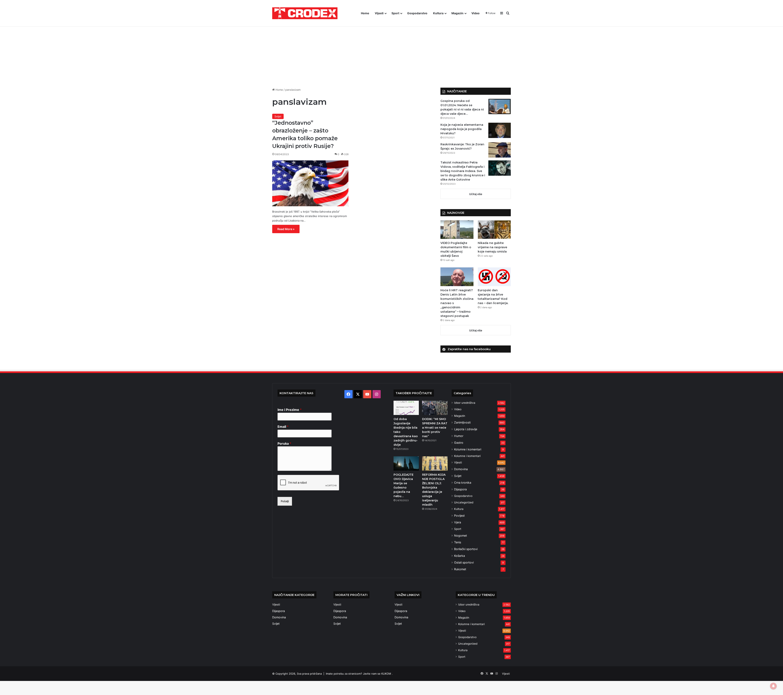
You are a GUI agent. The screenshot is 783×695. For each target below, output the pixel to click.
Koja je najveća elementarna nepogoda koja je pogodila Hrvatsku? (461, 129)
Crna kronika (462, 482)
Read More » (285, 229)
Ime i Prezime (290, 410)
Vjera (457, 522)
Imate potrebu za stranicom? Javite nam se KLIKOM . (359, 673)
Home (365, 13)
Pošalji (285, 501)
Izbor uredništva (464, 402)
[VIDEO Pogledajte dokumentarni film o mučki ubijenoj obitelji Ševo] (456, 229)
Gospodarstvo (417, 13)
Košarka (459, 555)
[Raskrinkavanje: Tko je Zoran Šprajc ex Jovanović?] (499, 150)
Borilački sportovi (466, 549)
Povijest (459, 515)
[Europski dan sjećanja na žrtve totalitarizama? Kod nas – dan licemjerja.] (494, 276)
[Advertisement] (391, 50)
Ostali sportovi (464, 562)
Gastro (458, 442)
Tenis (457, 542)
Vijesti (379, 13)
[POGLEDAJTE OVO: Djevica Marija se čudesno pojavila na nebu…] (406, 463)
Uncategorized (463, 502)
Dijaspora (460, 489)
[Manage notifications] (773, 686)
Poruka (284, 443)
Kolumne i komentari (467, 449)
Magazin (457, 13)
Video (475, 13)
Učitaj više (475, 194)
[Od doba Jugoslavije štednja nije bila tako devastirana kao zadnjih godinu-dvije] (406, 408)
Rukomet (460, 569)
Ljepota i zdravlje (465, 429)
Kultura (438, 13)
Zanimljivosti (462, 422)
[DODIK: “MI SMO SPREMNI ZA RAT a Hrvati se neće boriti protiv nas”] (434, 408)
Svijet (277, 116)
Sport (395, 13)
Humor (458, 436)
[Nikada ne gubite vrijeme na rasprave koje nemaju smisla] (494, 229)
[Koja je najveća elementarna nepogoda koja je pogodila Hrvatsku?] (499, 130)
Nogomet (460, 535)
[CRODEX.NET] (304, 13)
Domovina (461, 469)
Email (283, 427)
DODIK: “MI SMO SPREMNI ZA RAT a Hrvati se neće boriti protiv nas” (434, 427)
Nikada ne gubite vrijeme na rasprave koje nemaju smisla (492, 247)
